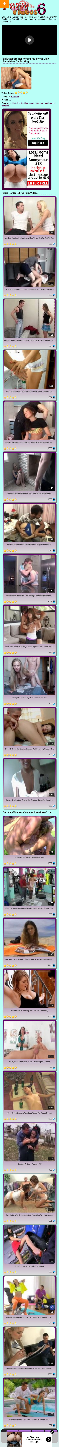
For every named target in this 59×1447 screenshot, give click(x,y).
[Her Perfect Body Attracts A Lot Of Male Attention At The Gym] (29, 1277)
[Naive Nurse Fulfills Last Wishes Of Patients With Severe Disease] (29, 1328)
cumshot (39, 103)
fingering (16, 103)
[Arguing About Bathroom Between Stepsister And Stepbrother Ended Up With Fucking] (29, 300)
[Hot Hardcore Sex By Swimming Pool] (29, 817)
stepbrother (50, 103)
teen (9, 103)
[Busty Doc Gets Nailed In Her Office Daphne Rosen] (29, 1021)
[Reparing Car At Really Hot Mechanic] (29, 1226)
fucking (24, 103)
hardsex (5, 106)
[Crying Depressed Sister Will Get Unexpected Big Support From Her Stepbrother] (29, 453)
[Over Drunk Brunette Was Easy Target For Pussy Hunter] (29, 1072)
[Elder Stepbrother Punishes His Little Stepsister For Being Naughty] (29, 504)
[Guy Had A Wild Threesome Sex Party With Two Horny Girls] (29, 1175)
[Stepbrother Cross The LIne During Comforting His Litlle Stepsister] (29, 555)
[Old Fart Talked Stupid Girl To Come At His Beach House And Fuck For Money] (29, 919)
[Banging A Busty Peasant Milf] (29, 1123)
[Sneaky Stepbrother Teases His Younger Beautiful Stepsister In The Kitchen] (29, 759)
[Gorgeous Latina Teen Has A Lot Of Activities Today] (29, 1379)
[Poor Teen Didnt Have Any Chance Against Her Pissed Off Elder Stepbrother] (29, 606)
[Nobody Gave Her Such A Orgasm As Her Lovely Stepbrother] (29, 708)
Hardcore (15, 96)
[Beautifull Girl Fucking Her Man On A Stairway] (29, 970)
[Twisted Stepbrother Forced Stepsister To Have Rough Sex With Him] (29, 249)
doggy (31, 103)
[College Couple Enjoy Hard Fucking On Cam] (29, 657)
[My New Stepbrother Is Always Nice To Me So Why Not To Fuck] (29, 197)
